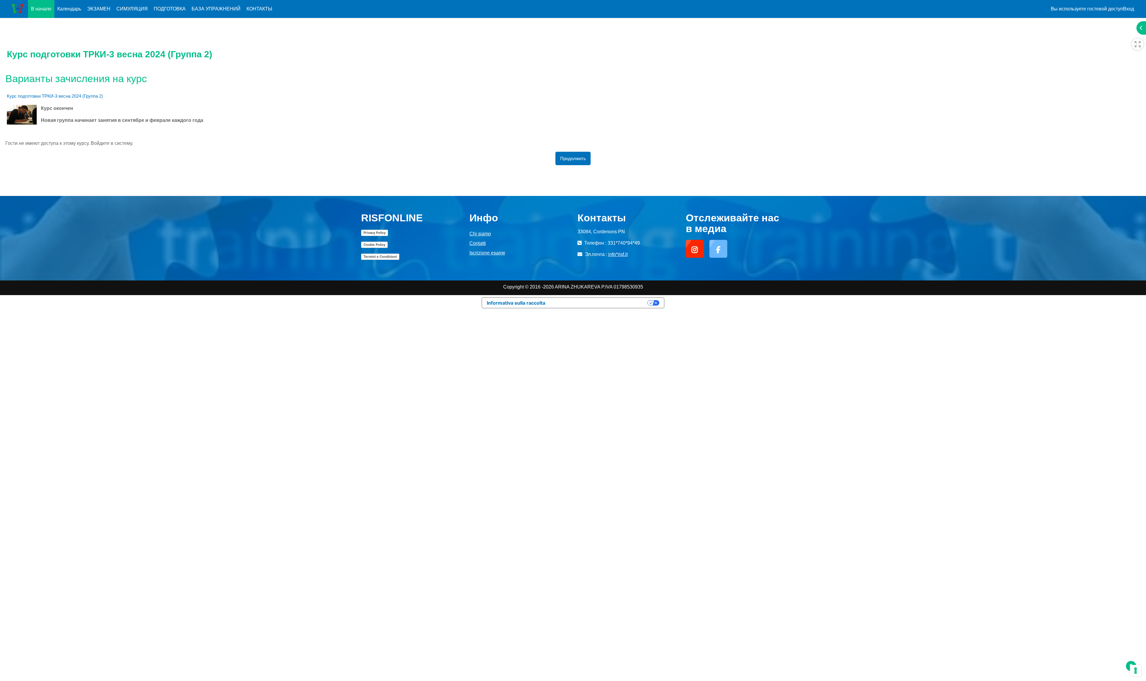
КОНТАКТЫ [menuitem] (259, 8)
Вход (1128, 8)
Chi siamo (480, 233)
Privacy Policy (374, 233)
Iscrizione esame (487, 252)
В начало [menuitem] (41, 8)
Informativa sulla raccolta (516, 303)
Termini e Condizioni (380, 256)
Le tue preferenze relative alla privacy (599, 303)
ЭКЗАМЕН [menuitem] (98, 8)
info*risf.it (618, 254)
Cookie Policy (374, 245)
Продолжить (573, 158)
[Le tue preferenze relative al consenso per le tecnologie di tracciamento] (1135, 670)
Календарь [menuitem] (69, 8)
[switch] (1138, 44)
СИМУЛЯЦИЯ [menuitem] (132, 8)
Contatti (477, 243)
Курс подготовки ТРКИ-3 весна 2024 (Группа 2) (55, 96)
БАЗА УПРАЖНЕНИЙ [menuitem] (216, 8)
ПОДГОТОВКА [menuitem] (170, 8)
